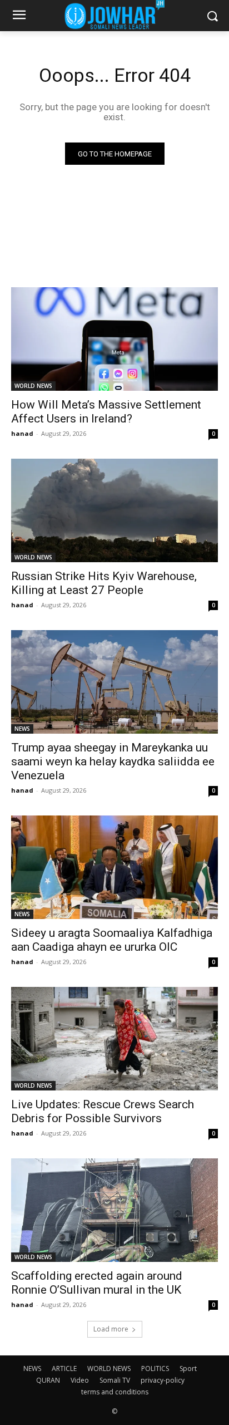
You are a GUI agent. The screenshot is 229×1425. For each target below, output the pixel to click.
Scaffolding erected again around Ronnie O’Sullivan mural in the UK (96, 1282)
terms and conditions (114, 1392)
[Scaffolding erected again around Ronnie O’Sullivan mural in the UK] (114, 1210)
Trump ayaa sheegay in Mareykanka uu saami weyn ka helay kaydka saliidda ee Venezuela (113, 761)
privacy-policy (163, 1380)
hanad (22, 433)
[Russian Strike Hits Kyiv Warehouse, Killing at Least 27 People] (114, 510)
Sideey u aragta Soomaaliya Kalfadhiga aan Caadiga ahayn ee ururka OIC (111, 940)
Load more (110, 1329)
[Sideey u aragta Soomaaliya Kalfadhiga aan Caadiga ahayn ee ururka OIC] (114, 867)
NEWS (22, 729)
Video (80, 1380)
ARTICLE (64, 1368)
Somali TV (114, 1380)
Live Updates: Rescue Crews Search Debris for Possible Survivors (102, 1111)
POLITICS (155, 1368)
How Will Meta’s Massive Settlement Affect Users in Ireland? (106, 411)
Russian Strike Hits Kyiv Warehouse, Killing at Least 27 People (104, 583)
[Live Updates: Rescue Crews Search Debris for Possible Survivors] (114, 1038)
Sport (188, 1368)
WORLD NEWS (33, 386)
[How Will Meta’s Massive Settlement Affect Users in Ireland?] (114, 339)
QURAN (48, 1380)
